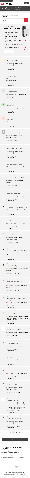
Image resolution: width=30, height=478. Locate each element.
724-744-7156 (11, 171)
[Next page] (19, 432)
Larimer (3, 455)
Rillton (11, 455)
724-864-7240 (11, 69)
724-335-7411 (11, 394)
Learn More (8, 51)
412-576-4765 (11, 307)
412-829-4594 (11, 85)
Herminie (21, 457)
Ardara (11, 457)
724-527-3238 (11, 200)
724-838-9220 (11, 228)
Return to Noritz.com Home (6, 0)
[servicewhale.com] (15, 467)
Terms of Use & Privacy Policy (19, 474)
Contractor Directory (8, 8)
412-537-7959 (11, 350)
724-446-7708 (11, 142)
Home (3, 8)
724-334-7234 (11, 427)
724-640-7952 (11, 126)
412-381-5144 (11, 323)
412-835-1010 (11, 378)
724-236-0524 (11, 412)
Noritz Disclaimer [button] (8, 474)
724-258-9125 (11, 275)
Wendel (21, 455)
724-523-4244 (11, 187)
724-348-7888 (11, 337)
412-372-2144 (11, 157)
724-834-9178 (11, 243)
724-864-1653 (11, 99)
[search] (26, 20)
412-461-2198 (11, 259)
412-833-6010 (11, 364)
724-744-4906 (11, 112)
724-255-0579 (11, 292)
